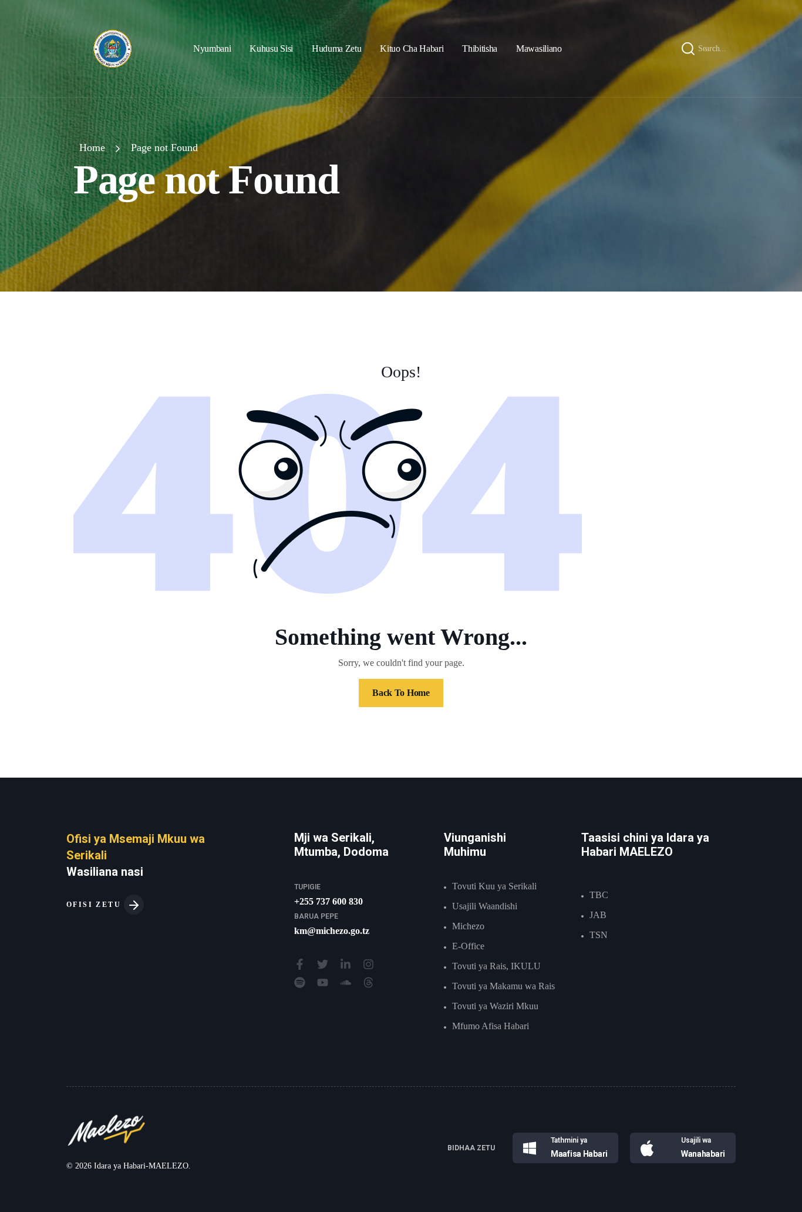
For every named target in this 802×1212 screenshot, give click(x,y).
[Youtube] (322, 982)
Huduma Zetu (336, 48)
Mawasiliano (538, 48)
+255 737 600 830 (328, 901)
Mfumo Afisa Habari (490, 1026)
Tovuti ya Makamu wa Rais (503, 986)
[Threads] (368, 982)
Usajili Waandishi (484, 906)
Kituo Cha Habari (411, 48)
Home (92, 147)
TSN (598, 935)
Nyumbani (212, 48)
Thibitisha (479, 48)
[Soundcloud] (345, 982)
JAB (597, 915)
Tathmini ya (569, 1140)
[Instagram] (368, 964)
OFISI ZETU (95, 904)
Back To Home (400, 693)
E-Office (468, 946)
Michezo (468, 926)
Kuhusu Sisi (271, 48)
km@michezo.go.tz (331, 931)
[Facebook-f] (299, 964)
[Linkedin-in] (345, 964)
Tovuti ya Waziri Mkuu (495, 1006)
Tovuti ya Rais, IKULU (496, 966)
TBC (598, 895)
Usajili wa (696, 1140)
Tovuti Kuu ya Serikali (494, 886)
